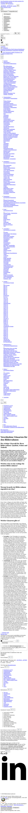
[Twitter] (3, 754)
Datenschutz (6, 704)
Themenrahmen (7, 18)
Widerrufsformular (7, 701)
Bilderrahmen (6, 16)
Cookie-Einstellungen (8, 697)
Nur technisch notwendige (6, 807)
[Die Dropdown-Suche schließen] (18, 33)
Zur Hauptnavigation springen (12, 2)
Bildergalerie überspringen (7, 432)
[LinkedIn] (14, 781)
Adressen (16, 49)
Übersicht (3, 49)
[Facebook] (1, 754)
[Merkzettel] (1, 40)
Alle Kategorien (7, 14)
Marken (5, 28)
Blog (4, 419)
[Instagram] (6, 754)
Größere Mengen (7, 413)
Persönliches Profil (9, 49)
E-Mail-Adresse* (4, 639)
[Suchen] (15, 33)
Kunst (5, 22)
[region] (14, 433)
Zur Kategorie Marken (8, 370)
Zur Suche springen (17, 1)
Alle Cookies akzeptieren (6, 809)
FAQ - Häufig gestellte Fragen (10, 415)
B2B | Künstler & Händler (9, 414)
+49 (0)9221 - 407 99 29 (6, 6)
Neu (4, 421)
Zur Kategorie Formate (8, 282)
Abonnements (9, 50)
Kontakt (14, 6)
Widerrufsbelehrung (7, 700)
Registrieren (10, 3)
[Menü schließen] (6, 45)
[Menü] (2, 9)
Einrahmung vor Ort (8, 405)
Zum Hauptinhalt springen (7, 1)
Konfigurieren (16, 807)
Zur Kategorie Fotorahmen (9, 162)
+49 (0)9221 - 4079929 (21, 660)
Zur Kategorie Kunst (8, 210)
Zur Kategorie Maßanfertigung (10, 345)
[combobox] (7, 34)
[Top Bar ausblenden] (18, 5)
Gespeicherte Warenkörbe (18, 50)
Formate (5, 25)
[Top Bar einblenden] (2, 55)
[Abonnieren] (17, 641)
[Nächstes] (2, 400)
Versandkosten (6, 693)
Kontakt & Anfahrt (7, 706)
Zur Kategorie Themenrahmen (10, 98)
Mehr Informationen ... (19, 805)
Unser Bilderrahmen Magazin (7, 431)
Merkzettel (3, 50)
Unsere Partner (6, 696)
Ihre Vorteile (6, 412)
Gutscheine (6, 30)
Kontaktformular (12, 665)
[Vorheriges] (2, 58)
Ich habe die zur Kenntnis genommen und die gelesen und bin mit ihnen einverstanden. (14, 647)
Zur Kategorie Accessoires (9, 230)
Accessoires (6, 24)
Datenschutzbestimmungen (15, 646)
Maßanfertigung (7, 27)
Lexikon (5, 417)
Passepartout (7, 21)
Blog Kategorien (4, 429)
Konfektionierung (7, 410)
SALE (4, 422)
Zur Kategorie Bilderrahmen (9, 63)
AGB (17, 647)
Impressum (5, 705)
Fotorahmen (6, 19)
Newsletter (5, 418)
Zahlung (5, 695)
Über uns (5, 692)
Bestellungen (21, 49)
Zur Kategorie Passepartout (9, 197)
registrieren (5, 48)
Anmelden (3, 3)
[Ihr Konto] (2, 42)
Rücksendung (6, 698)
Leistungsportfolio (7, 406)
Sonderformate (6, 408)
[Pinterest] (4, 754)
